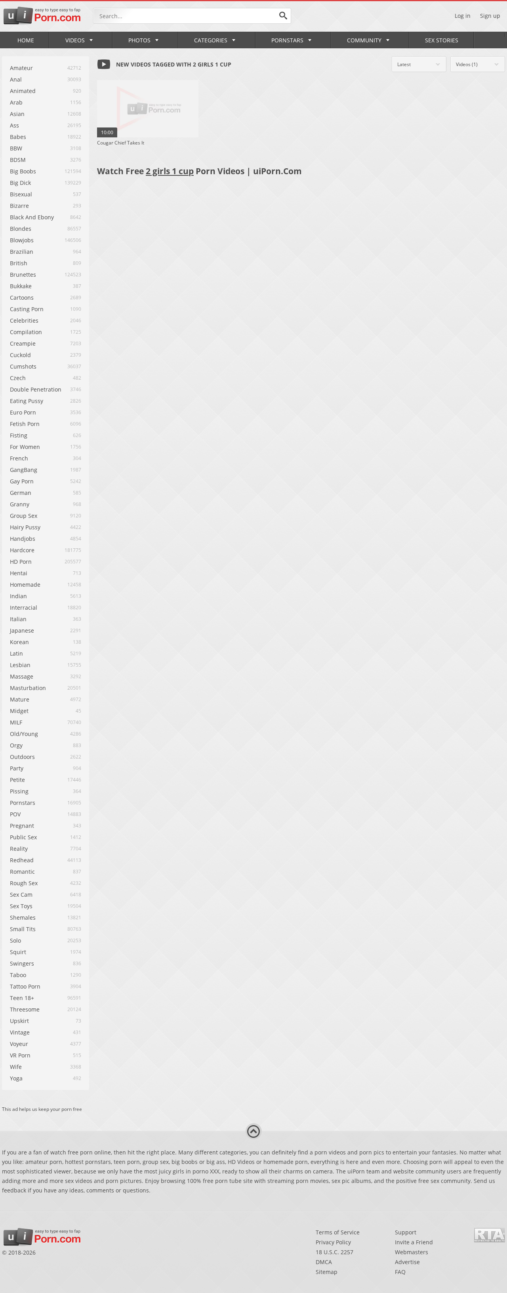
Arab (16, 102)
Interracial (23, 607)
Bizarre (19, 205)
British (18, 263)
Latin (16, 653)
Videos (75, 40)
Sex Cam (21, 894)
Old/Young (24, 734)
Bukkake (21, 286)
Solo (15, 940)
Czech (18, 378)
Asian (17, 114)
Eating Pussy (26, 401)
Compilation (26, 332)
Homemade (25, 584)
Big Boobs (23, 171)
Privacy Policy (333, 1242)
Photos (139, 40)
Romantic (22, 871)
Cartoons (22, 297)
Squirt (18, 952)
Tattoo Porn (25, 986)
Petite (17, 779)
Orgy (16, 745)
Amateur (21, 68)
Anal (16, 79)
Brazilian (21, 251)
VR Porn (20, 1055)
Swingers (22, 963)
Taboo (18, 975)
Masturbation (28, 688)
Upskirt (19, 1021)
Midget (19, 711)
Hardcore (22, 550)
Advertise (407, 1262)
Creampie (23, 343)
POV (15, 814)
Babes (18, 137)
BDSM (18, 160)
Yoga (16, 1078)
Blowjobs (22, 240)
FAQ (400, 1272)
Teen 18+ (22, 998)
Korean (19, 642)
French (19, 458)
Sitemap (326, 1272)
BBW (16, 148)
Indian (18, 596)
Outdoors (22, 757)
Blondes (20, 228)
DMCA (324, 1262)
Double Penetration (35, 389)
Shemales (23, 917)
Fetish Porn (25, 424)
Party (16, 768)
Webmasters (411, 1252)
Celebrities (24, 320)
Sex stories (441, 40)
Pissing (19, 791)
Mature (19, 699)
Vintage (20, 1032)
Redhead (22, 860)
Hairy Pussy (25, 527)
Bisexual (21, 194)
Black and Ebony (32, 217)
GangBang (23, 469)
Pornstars (287, 40)
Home (25, 40)
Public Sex (23, 837)
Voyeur (19, 1044)
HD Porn (21, 561)
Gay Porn (22, 481)
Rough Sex (24, 883)
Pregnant (22, 825)
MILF (16, 722)
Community (364, 40)
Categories (210, 40)
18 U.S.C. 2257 (334, 1252)
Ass (14, 125)
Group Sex (23, 515)
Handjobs (22, 538)
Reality (19, 848)
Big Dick (20, 182)
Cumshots (23, 366)
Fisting (18, 435)
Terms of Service (338, 1232)
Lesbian (20, 665)
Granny (19, 504)
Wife (16, 1067)
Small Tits (23, 929)
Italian (18, 619)
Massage (21, 676)
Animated (23, 91)
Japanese (22, 630)
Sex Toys (21, 906)
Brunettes (23, 274)
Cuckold (20, 355)
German (20, 492)
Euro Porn (23, 412)
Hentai (18, 573)
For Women (25, 447)
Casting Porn (27, 309)
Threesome (25, 1009)
